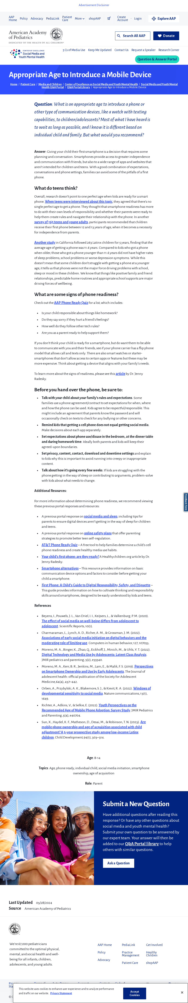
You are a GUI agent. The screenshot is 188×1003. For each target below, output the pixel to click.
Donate (169, 36)
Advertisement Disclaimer (94, 5)
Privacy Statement (61, 993)
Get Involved (154, 945)
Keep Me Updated (100, 50)
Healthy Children (151, 954)
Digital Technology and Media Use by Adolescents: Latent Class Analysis (94, 655)
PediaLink (52, 18)
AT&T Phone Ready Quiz (59, 545)
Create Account (122, 19)
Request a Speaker (143, 50)
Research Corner (168, 50)
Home (13, 84)
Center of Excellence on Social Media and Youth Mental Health (101, 84)
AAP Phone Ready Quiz (71, 303)
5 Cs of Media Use (74, 50)
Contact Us (122, 50)
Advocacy (37, 18)
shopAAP (95, 18)
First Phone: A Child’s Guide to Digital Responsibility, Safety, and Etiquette (96, 585)
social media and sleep (100, 516)
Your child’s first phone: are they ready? (70, 556)
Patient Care (67, 19)
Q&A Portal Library (78, 87)
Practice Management (130, 954)
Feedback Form (186, 502)
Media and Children (50, 84)
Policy (24, 18)
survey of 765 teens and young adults (61, 222)
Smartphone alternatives (60, 568)
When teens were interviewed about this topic (78, 201)
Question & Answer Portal (157, 59)
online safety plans (98, 533)
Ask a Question (118, 863)
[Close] (182, 993)
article (120, 374)
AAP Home (13, 19)
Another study (44, 242)
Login (138, 18)
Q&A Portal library (142, 844)
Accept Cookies (135, 993)
